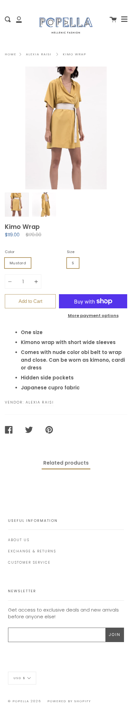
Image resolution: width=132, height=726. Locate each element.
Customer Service (29, 562)
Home (10, 54)
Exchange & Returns (32, 551)
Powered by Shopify (69, 701)
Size (70, 251)
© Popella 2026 (24, 701)
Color (9, 251)
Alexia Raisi (39, 54)
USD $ (19, 678)
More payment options (93, 316)
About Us (18, 540)
